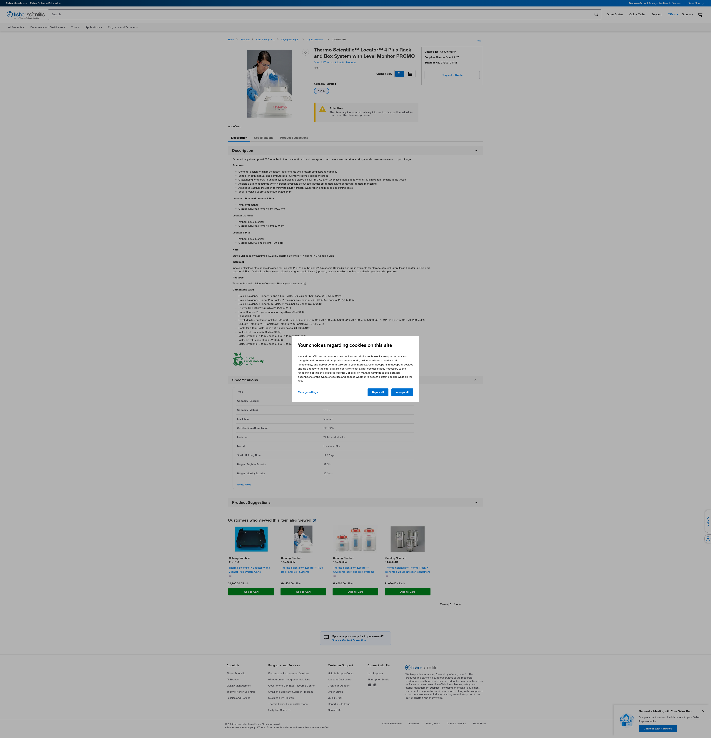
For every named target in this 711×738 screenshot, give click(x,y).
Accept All (402, 392)
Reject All (378, 392)
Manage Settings (308, 392)
